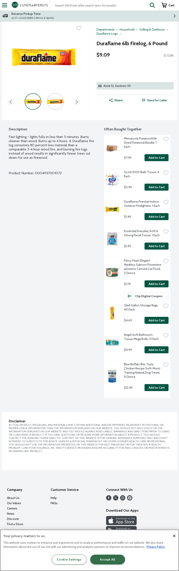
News (10, 514)
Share (118, 100)
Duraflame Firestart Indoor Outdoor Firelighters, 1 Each (142, 204)
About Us (13, 498)
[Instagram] (122, 499)
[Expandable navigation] (4, 5)
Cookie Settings (69, 559)
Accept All (107, 559)
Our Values (14, 503)
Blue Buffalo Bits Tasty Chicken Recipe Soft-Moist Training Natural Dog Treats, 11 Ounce (142, 370)
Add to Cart (157, 158)
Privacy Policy (156, 547)
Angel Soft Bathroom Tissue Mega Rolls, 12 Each (141, 337)
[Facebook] (108, 499)
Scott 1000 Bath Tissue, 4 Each (142, 174)
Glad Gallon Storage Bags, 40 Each (141, 307)
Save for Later (157, 100)
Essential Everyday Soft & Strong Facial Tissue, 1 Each (142, 233)
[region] (89, 550)
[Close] (174, 536)
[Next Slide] (76, 101)
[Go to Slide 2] (55, 101)
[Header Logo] (28, 5)
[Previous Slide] (10, 101)
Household (127, 29)
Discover (13, 519)
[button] (152, 5)
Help (54, 498)
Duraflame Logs (107, 34)
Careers (12, 508)
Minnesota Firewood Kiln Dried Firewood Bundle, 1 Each (141, 142)
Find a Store (15, 524)
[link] (154, 100)
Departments (105, 29)
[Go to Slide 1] (33, 101)
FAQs (54, 503)
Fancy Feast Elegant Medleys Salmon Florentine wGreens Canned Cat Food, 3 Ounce (143, 267)
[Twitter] (115, 499)
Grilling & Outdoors (152, 29)
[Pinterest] (129, 499)
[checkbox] (78, 28)
